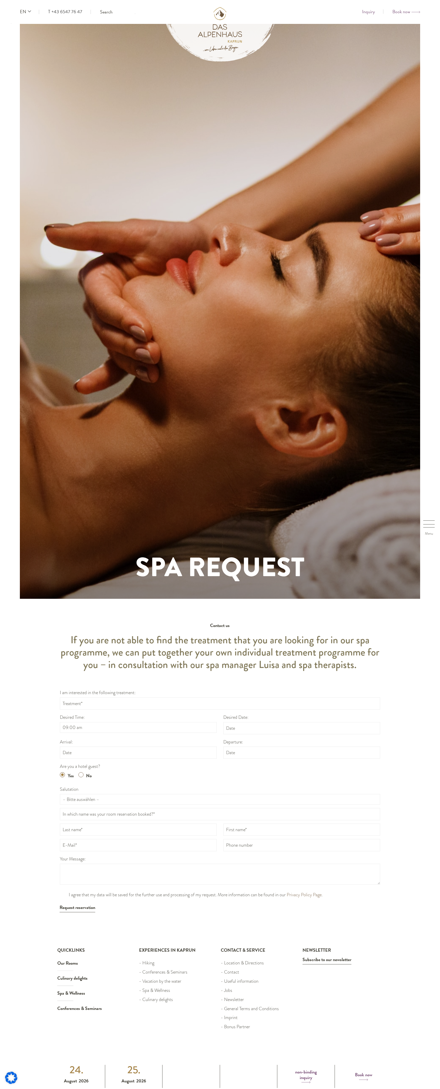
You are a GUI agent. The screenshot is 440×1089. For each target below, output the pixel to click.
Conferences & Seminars (79, 1008)
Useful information (241, 981)
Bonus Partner (237, 1026)
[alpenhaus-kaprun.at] (220, 41)
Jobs (228, 990)
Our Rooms (67, 963)
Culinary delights (72, 978)
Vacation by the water (161, 981)
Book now (363, 1075)
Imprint (231, 1017)
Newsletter (234, 999)
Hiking (148, 963)
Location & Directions (244, 963)
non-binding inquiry (306, 1075)
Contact (231, 972)
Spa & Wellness (71, 993)
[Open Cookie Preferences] (11, 1082)
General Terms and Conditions (251, 1008)
